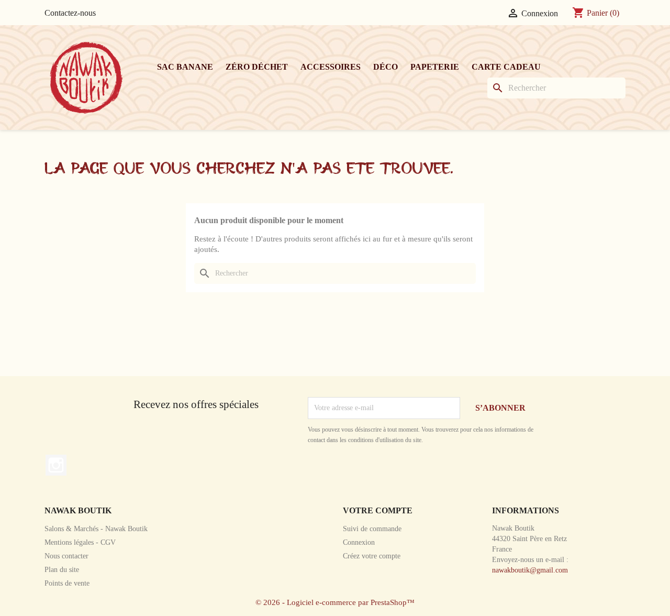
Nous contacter (66, 556)
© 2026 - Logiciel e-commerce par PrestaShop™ (335, 602)
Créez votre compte (371, 556)
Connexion (359, 542)
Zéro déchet (257, 66)
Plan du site (61, 570)
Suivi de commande (372, 529)
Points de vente (67, 583)
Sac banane (185, 66)
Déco (385, 66)
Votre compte (377, 510)
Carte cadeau (506, 66)
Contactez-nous (70, 12)
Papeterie (434, 66)
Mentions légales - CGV (80, 542)
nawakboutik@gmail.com (530, 570)
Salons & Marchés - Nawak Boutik (96, 529)
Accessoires (330, 66)
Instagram (56, 465)
